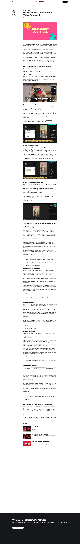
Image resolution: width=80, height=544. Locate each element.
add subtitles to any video (28, 58)
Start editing (65, 1)
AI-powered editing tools (35, 265)
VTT (52, 49)
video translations (46, 305)
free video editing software (39, 367)
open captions (50, 189)
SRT (49, 49)
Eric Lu (13, 14)
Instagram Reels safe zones (47, 157)
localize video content (32, 409)
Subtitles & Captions (26, 10)
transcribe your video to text (36, 235)
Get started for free (18, 527)
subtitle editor (47, 70)
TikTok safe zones (26, 158)
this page (51, 397)
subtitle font (46, 147)
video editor (35, 228)
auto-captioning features (47, 416)
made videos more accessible (37, 406)
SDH (31, 108)
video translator (49, 120)
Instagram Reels (50, 158)
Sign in (60, 1)
